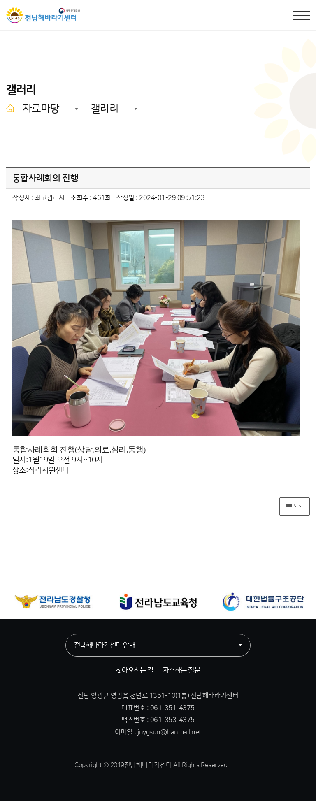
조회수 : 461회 (90, 198)
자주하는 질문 (181, 670)
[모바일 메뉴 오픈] (301, 15)
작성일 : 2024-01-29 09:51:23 (160, 198)
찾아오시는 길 (134, 670)
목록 (297, 507)
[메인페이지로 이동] (43, 15)
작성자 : (38, 198)
